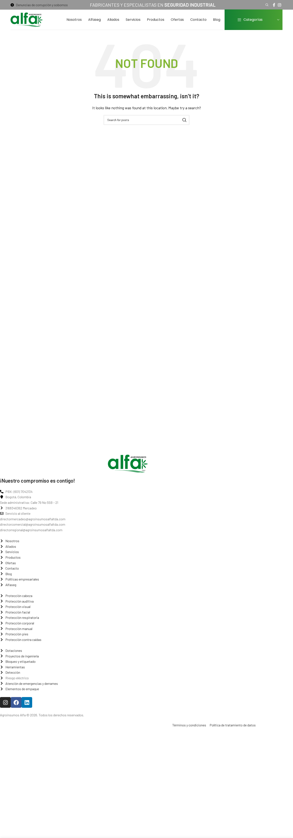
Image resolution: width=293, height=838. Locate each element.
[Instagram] (5, 702)
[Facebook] (16, 702)
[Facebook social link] (274, 5)
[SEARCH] (184, 120)
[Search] (266, 5)
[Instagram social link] (279, 5)
